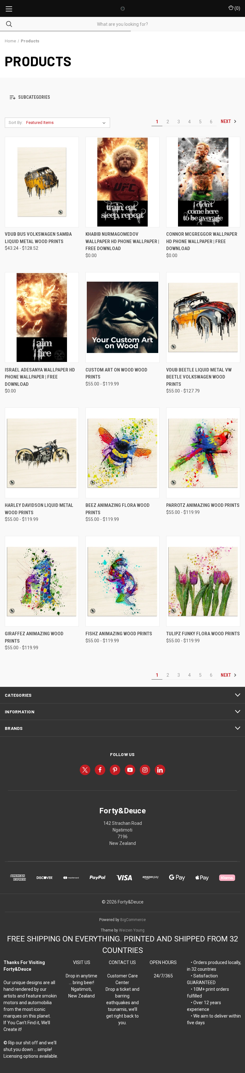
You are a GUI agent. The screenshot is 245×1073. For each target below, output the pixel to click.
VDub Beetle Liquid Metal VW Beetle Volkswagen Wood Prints (199, 377)
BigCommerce (133, 920)
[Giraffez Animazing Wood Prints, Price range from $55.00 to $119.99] (42, 581)
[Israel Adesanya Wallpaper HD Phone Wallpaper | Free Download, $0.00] (42, 317)
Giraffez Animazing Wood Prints (34, 637)
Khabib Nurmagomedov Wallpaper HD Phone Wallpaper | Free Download (122, 241)
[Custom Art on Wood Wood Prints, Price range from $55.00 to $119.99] (122, 317)
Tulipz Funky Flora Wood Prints (203, 634)
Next (226, 121)
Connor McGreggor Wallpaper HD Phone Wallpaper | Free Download (201, 241)
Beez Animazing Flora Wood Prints (117, 508)
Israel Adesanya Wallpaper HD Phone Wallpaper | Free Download (40, 377)
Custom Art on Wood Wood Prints (116, 373)
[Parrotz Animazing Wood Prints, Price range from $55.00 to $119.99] (203, 453)
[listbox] (67, 122)
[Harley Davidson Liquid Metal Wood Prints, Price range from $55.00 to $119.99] (42, 453)
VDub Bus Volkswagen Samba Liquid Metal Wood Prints (38, 237)
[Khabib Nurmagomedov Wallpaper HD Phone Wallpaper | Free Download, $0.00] (122, 182)
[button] (122, 97)
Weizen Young (132, 930)
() (237, 8)
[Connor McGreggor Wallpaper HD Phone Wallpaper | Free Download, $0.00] (203, 182)
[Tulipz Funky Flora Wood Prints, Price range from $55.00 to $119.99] (203, 581)
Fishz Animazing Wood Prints (118, 634)
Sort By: (16, 122)
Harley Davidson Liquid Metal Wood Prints (39, 508)
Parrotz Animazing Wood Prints (203, 505)
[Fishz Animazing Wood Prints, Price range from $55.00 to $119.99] (122, 581)
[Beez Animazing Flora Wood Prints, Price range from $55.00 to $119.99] (122, 453)
